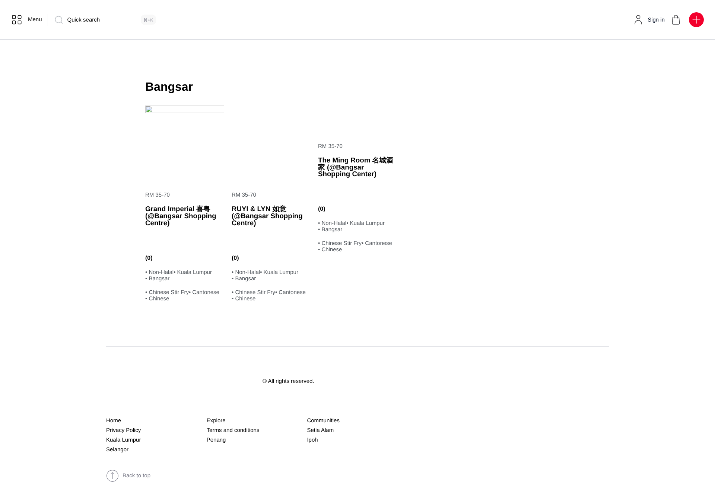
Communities (323, 420)
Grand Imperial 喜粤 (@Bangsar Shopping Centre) (180, 215)
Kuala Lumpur (123, 440)
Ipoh (312, 440)
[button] (675, 19)
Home (113, 420)
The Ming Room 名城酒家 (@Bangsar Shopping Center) (355, 167)
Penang (216, 440)
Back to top (136, 475)
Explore (216, 420)
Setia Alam (320, 430)
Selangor (117, 449)
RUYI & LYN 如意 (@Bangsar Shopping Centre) (267, 215)
